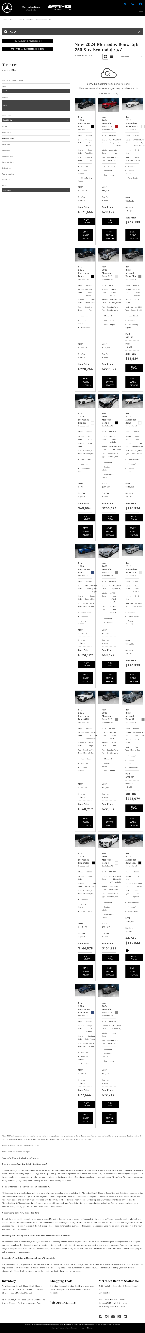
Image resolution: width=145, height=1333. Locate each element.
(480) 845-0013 (113, 1303)
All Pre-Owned (8, 1300)
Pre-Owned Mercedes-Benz (29, 1303)
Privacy (82, 1328)
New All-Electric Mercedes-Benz (27, 41)
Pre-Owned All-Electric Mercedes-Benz (27, 49)
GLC (14, 1289)
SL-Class (5, 1293)
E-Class (36, 1286)
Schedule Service (57, 1286)
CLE (12, 1293)
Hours (122, 1299)
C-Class (24, 1286)
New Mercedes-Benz (11, 1286)
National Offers (76, 1289)
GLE (19, 1289)
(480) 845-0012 (111, 1299)
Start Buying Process (87, 235)
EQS (30, 1293)
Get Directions (105, 1293)
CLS (16, 1293)
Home (4, 20)
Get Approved (62, 1289)
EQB (21, 1293)
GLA (9, 1289)
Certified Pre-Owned (24, 1300)
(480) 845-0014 (111, 1306)
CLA (30, 1286)
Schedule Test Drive (75, 1286)
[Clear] (14, 70)
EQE (26, 1293)
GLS (23, 1289)
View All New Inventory (109, 93)
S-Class (40, 1289)
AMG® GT (31, 1289)
